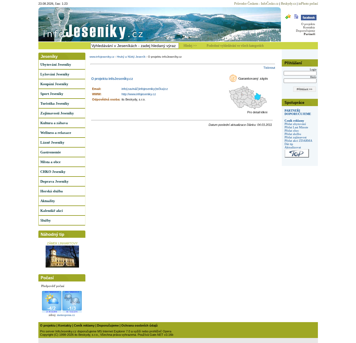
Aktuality (47, 201)
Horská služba (51, 191)
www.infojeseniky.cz (102, 56)
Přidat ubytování (295, 124)
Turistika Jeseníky (54, 103)
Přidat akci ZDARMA (298, 140)
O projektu (308, 24)
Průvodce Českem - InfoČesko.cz (256, 4)
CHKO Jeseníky (53, 172)
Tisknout (269, 67)
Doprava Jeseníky (54, 181)
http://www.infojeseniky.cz (139, 94)
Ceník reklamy (294, 120)
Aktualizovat (293, 147)
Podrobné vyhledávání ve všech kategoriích (235, 46)
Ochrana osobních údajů (139, 325)
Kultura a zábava (54, 123)
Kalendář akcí (51, 211)
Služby (45, 220)
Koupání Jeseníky (54, 84)
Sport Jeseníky (51, 94)
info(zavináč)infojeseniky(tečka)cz (145, 88)
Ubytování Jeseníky (55, 64)
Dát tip (289, 144)
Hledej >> (190, 46)
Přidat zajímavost (295, 137)
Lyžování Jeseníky (55, 74)
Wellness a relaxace (55, 133)
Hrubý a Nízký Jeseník (131, 56)
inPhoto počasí (308, 4)
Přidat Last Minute (296, 127)
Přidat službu (293, 134)
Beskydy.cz (288, 4)
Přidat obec (292, 130)
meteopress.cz (66, 315)
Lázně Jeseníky (52, 142)
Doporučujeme (305, 30)
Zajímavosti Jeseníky (57, 113)
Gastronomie (50, 152)
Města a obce (50, 162)
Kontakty (309, 27)
